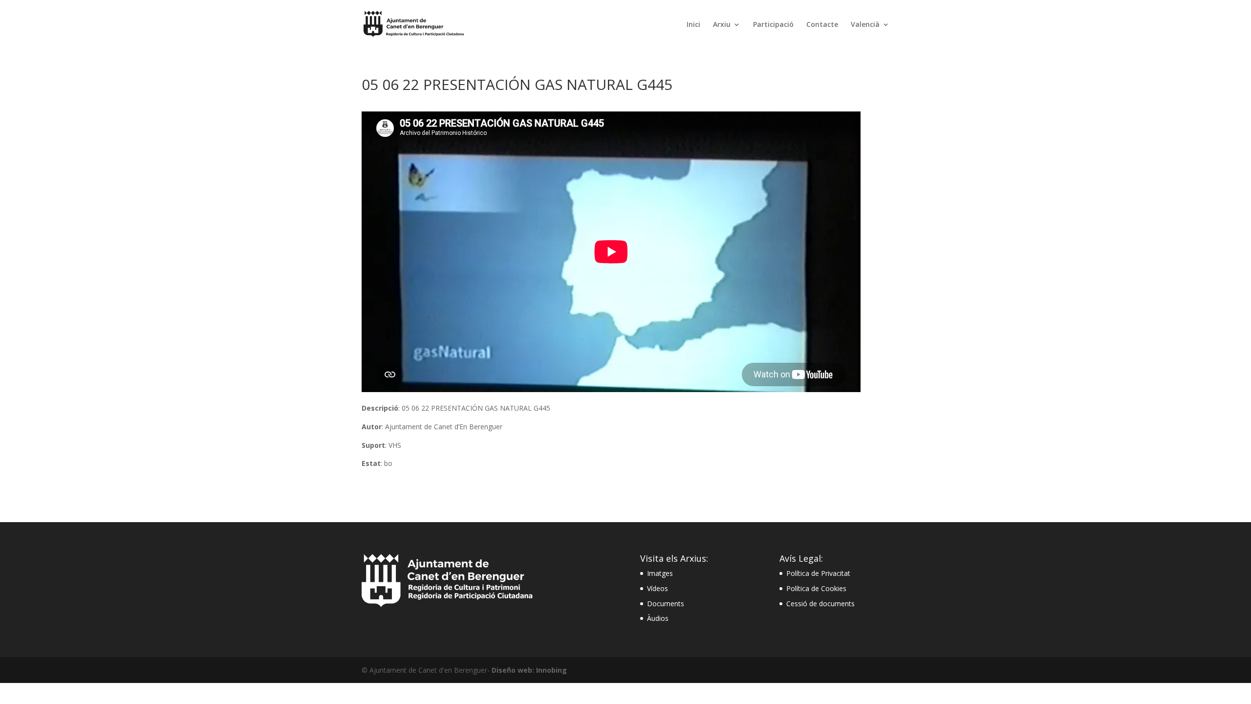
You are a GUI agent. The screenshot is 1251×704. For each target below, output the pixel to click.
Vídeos (657, 588)
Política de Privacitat (818, 573)
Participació (773, 25)
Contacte (822, 25)
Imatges (660, 573)
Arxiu (722, 25)
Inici (693, 25)
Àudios (658, 618)
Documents (665, 603)
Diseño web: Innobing (529, 670)
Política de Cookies (816, 588)
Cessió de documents (820, 603)
